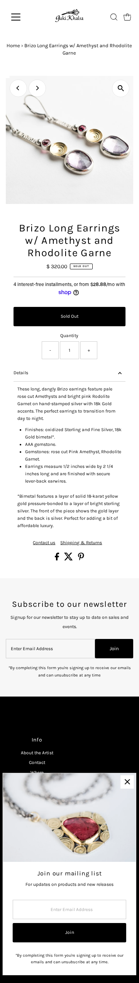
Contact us (44, 543)
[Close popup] (127, 782)
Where (37, 772)
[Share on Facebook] (57, 559)
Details (21, 372)
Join (114, 648)
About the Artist (37, 752)
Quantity (69, 335)
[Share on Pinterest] (81, 559)
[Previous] (18, 88)
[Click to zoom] (120, 88)
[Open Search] (113, 17)
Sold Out (69, 316)
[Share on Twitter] (69, 559)
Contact (37, 762)
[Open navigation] (20, 17)
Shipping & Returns (81, 543)
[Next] (37, 88)
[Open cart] (127, 17)
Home (13, 45)
